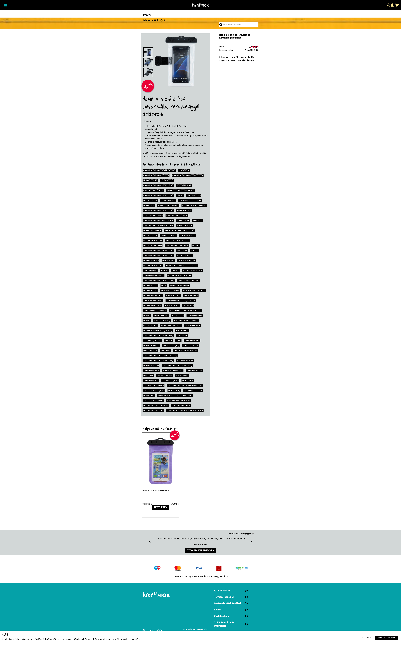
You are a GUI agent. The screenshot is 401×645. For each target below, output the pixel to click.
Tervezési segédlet (223, 597)
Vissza (147, 15)
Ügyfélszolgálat (222, 616)
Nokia (157, 20)
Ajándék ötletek (222, 590)
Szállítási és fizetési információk (224, 624)
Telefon (147, 20)
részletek (160, 507)
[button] (388, 5)
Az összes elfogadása (387, 638)
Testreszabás (366, 638)
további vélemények (200, 550)
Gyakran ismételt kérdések (228, 603)
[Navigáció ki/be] (5, 5)
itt (127, 639)
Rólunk (217, 609)
